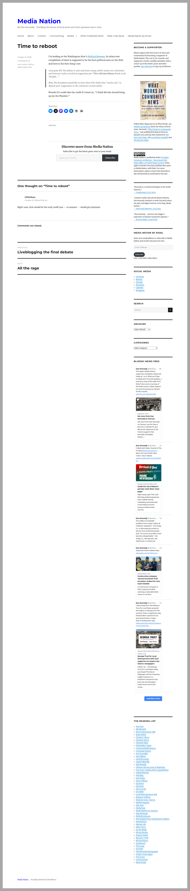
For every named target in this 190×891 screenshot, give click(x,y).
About (31, 36)
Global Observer (142, 773)
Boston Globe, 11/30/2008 (146, 220)
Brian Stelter (141, 735)
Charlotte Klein (142, 743)
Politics (31, 64)
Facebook (140, 277)
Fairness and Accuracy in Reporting (150, 767)
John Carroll (141, 789)
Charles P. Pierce (142, 737)
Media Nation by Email (139, 36)
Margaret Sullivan (143, 797)
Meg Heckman (142, 813)
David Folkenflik (142, 762)
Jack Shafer (140, 778)
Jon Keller (140, 792)
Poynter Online (142, 835)
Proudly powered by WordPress (43, 880)
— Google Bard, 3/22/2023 (145, 192)
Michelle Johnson (143, 816)
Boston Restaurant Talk (145, 732)
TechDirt (139, 849)
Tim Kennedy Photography (147, 851)
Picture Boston (142, 832)
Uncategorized (23, 61)
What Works (141, 862)
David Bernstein (142, 759)
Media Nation (39, 21)
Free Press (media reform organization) (152, 770)
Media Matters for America (147, 811)
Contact (42, 36)
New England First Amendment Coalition (152, 819)
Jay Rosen (140, 784)
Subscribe (110, 158)
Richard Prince (142, 841)
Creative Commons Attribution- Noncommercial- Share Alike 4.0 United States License (151, 160)
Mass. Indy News (115, 36)
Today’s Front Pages (144, 854)
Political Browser (96, 56)
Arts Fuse (140, 726)
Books (70, 36)
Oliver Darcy (141, 827)
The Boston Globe (141, 140)
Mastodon (140, 285)
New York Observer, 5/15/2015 (148, 209)
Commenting (57, 36)
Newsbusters (141, 822)
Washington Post (24, 67)
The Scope (140, 846)
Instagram (140, 290)
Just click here (147, 66)
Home (20, 36)
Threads (139, 282)
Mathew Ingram (142, 803)
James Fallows (142, 781)
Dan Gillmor (141, 756)
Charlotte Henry (142, 740)
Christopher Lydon (143, 745)
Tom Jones (140, 857)
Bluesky (139, 279)
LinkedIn (139, 288)
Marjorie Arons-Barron (145, 800)
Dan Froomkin (142, 754)
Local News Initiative (159, 137)
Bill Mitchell (141, 729)
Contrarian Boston (143, 751)
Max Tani (140, 805)
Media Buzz (140, 808)
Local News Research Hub (146, 794)
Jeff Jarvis (140, 786)
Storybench (140, 843)
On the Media (141, 830)
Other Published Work (92, 36)
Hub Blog (139, 775)
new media (22, 64)
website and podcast (142, 127)
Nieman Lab (141, 824)
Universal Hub (142, 860)
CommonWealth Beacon (146, 748)
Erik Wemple (141, 764)
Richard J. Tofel (142, 838)
